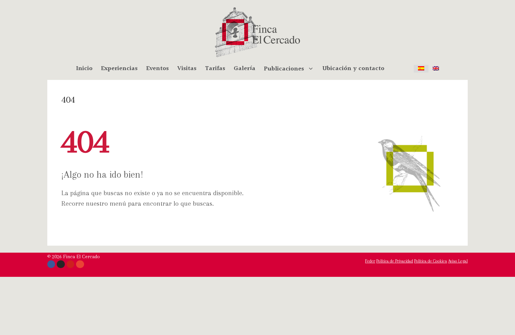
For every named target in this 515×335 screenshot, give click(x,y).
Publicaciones (284, 68)
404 (68, 99)
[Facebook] (51, 264)
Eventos (157, 69)
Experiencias (119, 69)
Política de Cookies (430, 261)
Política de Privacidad (394, 261)
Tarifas (215, 69)
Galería (244, 69)
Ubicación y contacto (353, 69)
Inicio (84, 69)
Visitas (187, 69)
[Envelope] (80, 264)
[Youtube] (70, 264)
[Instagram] (60, 264)
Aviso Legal (458, 261)
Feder (370, 261)
